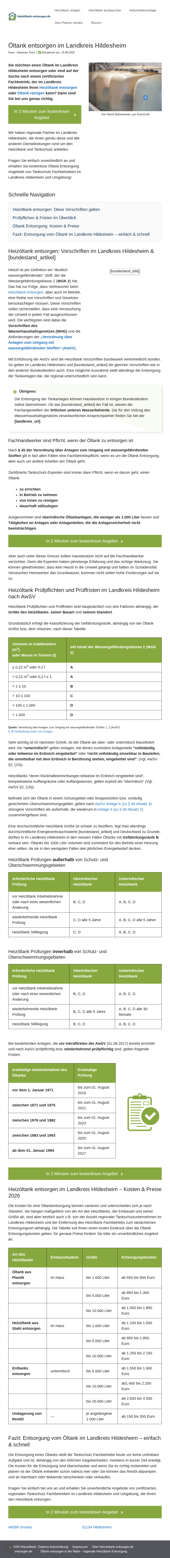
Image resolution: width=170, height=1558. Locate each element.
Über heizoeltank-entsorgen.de (113, 1546)
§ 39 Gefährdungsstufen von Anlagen (30, 731)
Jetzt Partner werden (69, 22)
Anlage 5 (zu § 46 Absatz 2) (120, 809)
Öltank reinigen (31, 93)
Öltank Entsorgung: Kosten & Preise (46, 226)
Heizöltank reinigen (67, 10)
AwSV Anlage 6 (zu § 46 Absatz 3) (123, 804)
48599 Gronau (20, 1527)
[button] (9, 1549)
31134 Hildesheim (97, 1527)
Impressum (80, 1546)
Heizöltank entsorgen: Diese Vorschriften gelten (56, 209)
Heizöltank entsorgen (58, 87)
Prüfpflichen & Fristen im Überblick (44, 217)
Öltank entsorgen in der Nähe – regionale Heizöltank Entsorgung (83, 1551)
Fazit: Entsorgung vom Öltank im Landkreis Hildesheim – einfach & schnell (81, 234)
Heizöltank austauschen (105, 10)
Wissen (96, 22)
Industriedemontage (142, 10)
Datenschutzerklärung (53, 1546)
